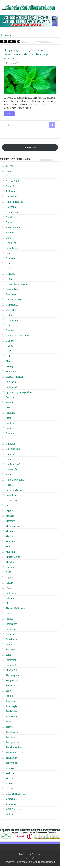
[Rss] (27, 858)
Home (6, 35)
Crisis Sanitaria (13, 299)
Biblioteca (11, 242)
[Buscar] (52, 125)
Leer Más (9, 113)
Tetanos (9, 726)
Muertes (10, 562)
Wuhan (9, 814)
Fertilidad (10, 412)
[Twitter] (33, 858)
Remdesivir (11, 639)
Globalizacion (13, 448)
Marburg (10, 515)
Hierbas (9, 484)
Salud (8, 654)
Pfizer (9, 603)
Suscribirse (30, 147)
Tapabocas (11, 701)
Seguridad (11, 665)
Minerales (11, 541)
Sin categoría (12, 675)
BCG (8, 237)
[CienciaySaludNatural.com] (30, 7)
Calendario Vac (13, 248)
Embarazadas (12, 387)
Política (9, 618)
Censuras (10, 273)
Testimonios (12, 716)
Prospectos (11, 629)
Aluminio (10, 186)
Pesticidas (11, 593)
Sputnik (9, 696)
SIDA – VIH (12, 670)
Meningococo (13, 526)
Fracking (10, 423)
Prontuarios (11, 623)
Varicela (10, 773)
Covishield (11, 294)
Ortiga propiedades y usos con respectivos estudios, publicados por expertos (27, 54)
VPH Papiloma (13, 809)
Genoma (10, 433)
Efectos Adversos (14, 376)
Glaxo (9, 438)
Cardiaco (10, 258)
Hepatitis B (11, 469)
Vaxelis (9, 778)
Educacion (11, 371)
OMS (8, 572)
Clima (9, 279)
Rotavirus (10, 649)
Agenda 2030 (12, 181)
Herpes (9, 474)
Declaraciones (13, 320)
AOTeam (36, 854)
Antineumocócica (14, 201)
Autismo (10, 222)
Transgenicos (12, 742)
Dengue (10, 330)
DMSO (9, 345)
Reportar (10, 644)
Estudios (10, 397)
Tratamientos (12, 757)
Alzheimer (11, 191)
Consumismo (12, 289)
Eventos (10, 402)
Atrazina (10, 217)
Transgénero (12, 737)
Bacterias (10, 232)
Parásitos (10, 582)
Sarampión (11, 659)
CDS (8, 268)
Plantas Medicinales (16, 608)
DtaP (8, 351)
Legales (9, 510)
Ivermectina (11, 500)
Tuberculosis (12, 762)
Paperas (9, 577)
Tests (8, 721)
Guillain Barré (13, 464)
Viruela (9, 788)
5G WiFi (10, 165)
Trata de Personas (14, 752)
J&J (7, 505)
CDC (8, 263)
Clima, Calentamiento (17, 284)
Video (9, 783)
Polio (8, 613)
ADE (8, 170)
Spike (8, 690)
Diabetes (10, 340)
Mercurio (10, 536)
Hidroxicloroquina (15, 479)
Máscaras (10, 520)
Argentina (11, 206)
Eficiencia (11, 381)
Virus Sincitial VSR (16, 793)
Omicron (10, 567)
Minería (9, 546)
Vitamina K (11, 798)
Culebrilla (11, 309)
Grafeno (10, 454)
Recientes (10, 634)
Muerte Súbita (13, 557)
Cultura (9, 315)
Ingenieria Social (14, 490)
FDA (8, 407)
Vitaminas (11, 804)
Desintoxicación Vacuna (18, 335)
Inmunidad (11, 495)
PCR (8, 587)
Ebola (9, 361)
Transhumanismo (14, 747)
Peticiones (11, 598)
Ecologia (10, 366)
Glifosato (10, 443)
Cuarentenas (12, 304)
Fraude (9, 428)
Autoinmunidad (13, 227)
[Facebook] (30, 858)
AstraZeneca (12, 212)
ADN (8, 176)
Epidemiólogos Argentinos (19, 392)
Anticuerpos (12, 196)
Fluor (8, 418)
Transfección (12, 732)
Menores (10, 531)
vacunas (10, 768)
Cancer (9, 253)
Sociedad (10, 685)
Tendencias (11, 711)
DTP (8, 356)
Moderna (10, 551)
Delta (8, 325)
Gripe (8, 459)
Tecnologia (11, 706)
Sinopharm (11, 680)
